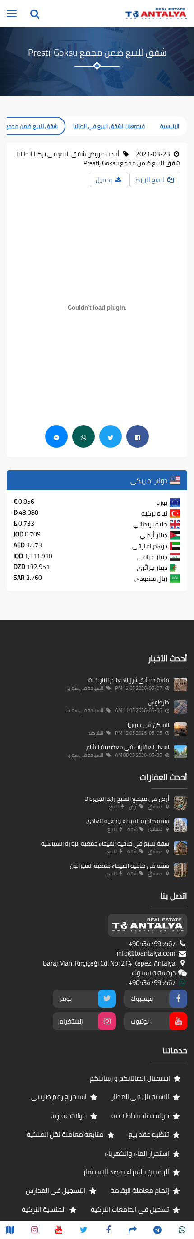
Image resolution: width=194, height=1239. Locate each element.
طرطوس (158, 702)
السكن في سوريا (148, 724)
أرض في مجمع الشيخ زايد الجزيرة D (126, 798)
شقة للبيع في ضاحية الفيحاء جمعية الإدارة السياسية (105, 843)
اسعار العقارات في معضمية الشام (127, 746)
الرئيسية (169, 126)
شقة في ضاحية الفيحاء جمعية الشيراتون (119, 865)
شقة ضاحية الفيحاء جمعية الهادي (127, 820)
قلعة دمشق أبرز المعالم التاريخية (128, 680)
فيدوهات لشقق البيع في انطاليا (109, 126)
